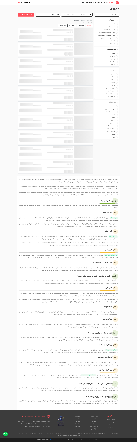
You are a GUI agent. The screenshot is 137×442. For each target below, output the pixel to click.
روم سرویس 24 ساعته (110, 126)
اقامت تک (113, 24)
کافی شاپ (113, 120)
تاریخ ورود (88, 15)
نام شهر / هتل (114, 15)
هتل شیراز (77, 426)
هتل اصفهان (94, 419)
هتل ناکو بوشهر (113, 218)
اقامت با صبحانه (112, 27)
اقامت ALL (113, 41)
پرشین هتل (51, 440)
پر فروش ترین (72, 25)
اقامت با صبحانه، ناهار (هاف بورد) (108, 30)
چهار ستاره (113, 82)
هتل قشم (94, 424)
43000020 (24, 2)
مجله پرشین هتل (94, 416)
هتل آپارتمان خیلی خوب (110, 94)
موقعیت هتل (112, 62)
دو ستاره (113, 77)
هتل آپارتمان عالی (111, 96)
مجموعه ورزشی (112, 123)
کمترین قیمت (81, 25)
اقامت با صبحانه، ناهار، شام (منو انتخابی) (106, 35)
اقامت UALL (112, 44)
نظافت (113, 53)
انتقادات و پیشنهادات (110, 420)
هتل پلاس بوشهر (113, 237)
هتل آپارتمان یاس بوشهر (111, 350)
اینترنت (113, 137)
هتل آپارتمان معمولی (110, 88)
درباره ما (110, 425)
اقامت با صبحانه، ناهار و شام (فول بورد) (107, 32)
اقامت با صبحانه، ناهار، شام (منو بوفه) (107, 38)
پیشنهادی (89, 25)
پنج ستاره (113, 85)
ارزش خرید (112, 59)
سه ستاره (113, 80)
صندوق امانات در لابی (110, 131)
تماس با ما (110, 427)
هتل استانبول (94, 429)
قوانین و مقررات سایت (111, 422)
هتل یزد (94, 421)
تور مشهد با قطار (94, 426)
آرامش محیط (112, 56)
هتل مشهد (77, 416)
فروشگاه (113, 134)
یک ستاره (113, 74)
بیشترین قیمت (62, 25)
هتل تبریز (77, 424)
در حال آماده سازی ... (26, 15)
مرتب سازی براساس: (88, 23)
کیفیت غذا (113, 64)
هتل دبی (77, 429)
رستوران (113, 117)
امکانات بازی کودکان (111, 129)
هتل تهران (77, 421)
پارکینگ (113, 115)
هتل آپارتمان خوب (111, 91)
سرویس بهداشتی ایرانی (110, 109)
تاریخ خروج (72, 15)
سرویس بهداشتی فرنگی (110, 112)
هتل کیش (77, 419)
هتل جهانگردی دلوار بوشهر (110, 255)
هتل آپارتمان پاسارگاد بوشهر (88, 375)
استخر (114, 106)
